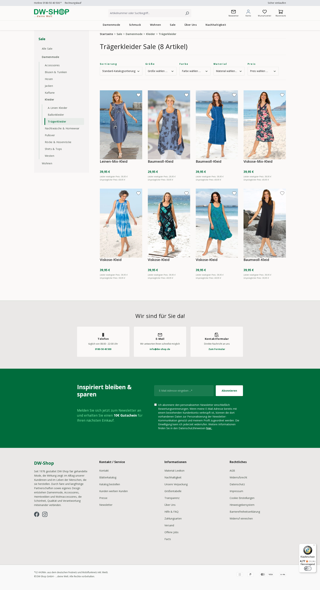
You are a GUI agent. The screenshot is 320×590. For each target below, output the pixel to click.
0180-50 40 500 (103, 349)
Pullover (50, 135)
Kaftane (50, 92)
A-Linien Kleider (57, 108)
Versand (169, 525)
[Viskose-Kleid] (121, 223)
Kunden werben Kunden (113, 491)
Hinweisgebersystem (242, 505)
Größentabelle (172, 491)
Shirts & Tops (53, 149)
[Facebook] (36, 514)
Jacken (49, 86)
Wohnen (47, 163)
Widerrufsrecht (238, 477)
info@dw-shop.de (160, 349)
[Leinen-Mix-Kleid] (121, 124)
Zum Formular (217, 349)
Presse (103, 498)
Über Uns (170, 505)
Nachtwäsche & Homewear (62, 128)
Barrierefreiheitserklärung (245, 511)
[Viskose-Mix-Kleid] (265, 124)
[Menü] (314, 546)
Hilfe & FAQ (171, 511)
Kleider (49, 99)
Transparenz (171, 498)
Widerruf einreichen (241, 518)
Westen (49, 155)
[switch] (307, 568)
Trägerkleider (57, 121)
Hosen (49, 79)
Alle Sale (47, 48)
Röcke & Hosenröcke (58, 142)
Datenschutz (237, 484)
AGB (232, 470)
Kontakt (104, 470)
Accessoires (52, 65)
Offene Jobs (171, 532)
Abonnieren (229, 390)
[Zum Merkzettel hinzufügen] (138, 95)
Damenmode (50, 57)
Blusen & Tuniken (56, 72)
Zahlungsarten (173, 518)
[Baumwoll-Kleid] (169, 124)
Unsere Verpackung (176, 484)
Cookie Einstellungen (242, 498)
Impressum (236, 491)
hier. (209, 428)
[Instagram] (44, 514)
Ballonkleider (56, 114)
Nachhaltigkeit (172, 477)
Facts (167, 539)
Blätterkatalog (107, 477)
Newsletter (105, 505)
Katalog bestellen (109, 484)
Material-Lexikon (174, 470)
